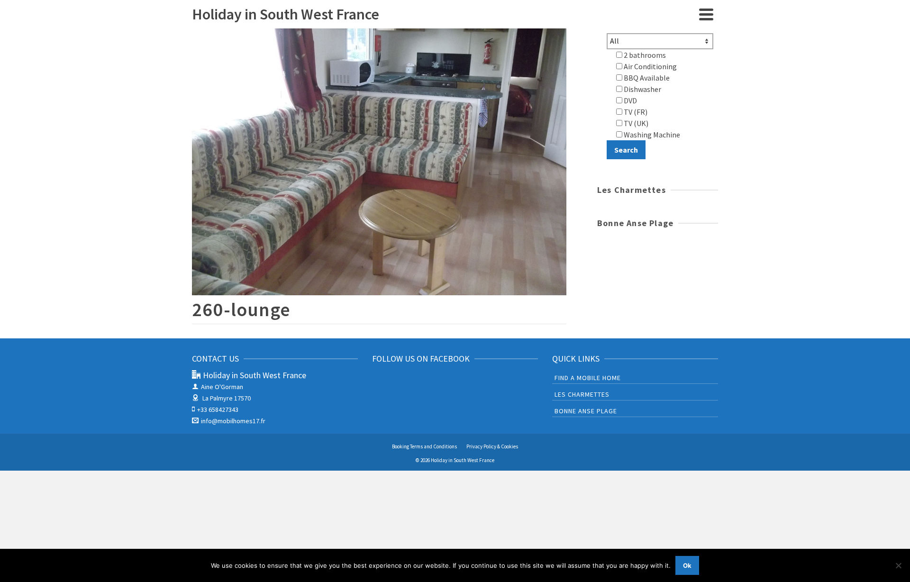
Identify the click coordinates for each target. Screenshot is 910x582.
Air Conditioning (649, 66)
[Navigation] (706, 14)
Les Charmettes (582, 394)
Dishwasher (641, 89)
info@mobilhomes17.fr (233, 421)
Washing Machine (651, 134)
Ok (687, 565)
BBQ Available (646, 77)
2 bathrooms (644, 55)
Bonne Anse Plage (586, 411)
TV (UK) (635, 123)
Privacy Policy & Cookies (492, 446)
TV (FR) (634, 112)
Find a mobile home (588, 377)
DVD (629, 100)
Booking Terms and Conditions (424, 446)
